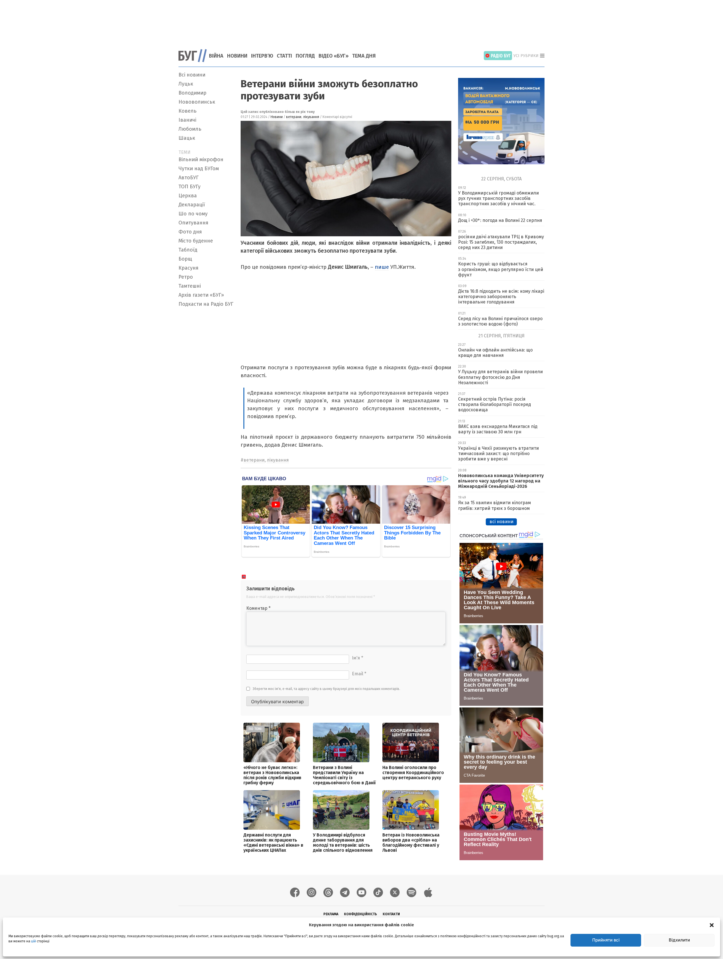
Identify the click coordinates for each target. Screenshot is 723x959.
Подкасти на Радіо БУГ (205, 304)
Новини (237, 56)
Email (359, 673)
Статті (284, 56)
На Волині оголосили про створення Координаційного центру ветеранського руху (413, 772)
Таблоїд (187, 250)
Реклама (330, 914)
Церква (187, 196)
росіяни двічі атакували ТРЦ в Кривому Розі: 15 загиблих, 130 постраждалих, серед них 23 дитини (501, 242)
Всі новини (191, 75)
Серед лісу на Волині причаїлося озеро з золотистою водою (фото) (500, 321)
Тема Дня (364, 56)
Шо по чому (193, 214)
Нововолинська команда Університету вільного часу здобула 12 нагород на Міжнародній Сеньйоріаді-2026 (501, 481)
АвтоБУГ (188, 177)
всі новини (501, 521)
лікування (311, 117)
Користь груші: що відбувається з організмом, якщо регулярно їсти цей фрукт (500, 269)
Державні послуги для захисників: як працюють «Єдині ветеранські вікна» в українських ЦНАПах (273, 842)
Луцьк (185, 84)
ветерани (293, 117)
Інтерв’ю (262, 56)
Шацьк (186, 138)
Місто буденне (195, 241)
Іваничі (187, 120)
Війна (216, 56)
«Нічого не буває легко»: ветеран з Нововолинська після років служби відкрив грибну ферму (272, 775)
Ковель (187, 111)
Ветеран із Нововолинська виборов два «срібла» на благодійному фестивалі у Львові (410, 842)
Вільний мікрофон (200, 159)
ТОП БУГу (189, 187)
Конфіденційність (360, 914)
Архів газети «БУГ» (201, 295)
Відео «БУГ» (334, 56)
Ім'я (357, 658)
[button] (712, 925)
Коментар (258, 608)
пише (382, 267)
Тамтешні (189, 286)
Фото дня (190, 232)
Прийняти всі (606, 940)
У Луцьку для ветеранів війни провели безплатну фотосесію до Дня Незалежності (500, 377)
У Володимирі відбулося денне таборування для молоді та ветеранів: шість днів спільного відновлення (343, 842)
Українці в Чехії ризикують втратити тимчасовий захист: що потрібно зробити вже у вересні (498, 453)
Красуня (188, 268)
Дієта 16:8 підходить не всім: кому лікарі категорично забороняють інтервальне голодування (501, 297)
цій (33, 941)
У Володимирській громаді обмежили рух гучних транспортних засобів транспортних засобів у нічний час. (498, 198)
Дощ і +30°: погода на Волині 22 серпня (500, 220)
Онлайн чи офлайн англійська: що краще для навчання (495, 352)
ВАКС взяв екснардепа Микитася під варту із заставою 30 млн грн (497, 429)
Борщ (185, 259)
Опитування (193, 223)
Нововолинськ (196, 102)
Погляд (305, 56)
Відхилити (679, 940)
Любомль (189, 129)
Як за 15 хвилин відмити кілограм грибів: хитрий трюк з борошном (494, 505)
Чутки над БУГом (198, 168)
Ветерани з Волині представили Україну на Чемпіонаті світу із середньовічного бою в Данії (344, 775)
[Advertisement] (361, 21)
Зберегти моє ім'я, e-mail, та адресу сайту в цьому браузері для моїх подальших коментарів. (326, 689)
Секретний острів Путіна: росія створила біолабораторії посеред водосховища (494, 404)
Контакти (391, 914)
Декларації (191, 205)
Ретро (185, 277)
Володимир (192, 93)
